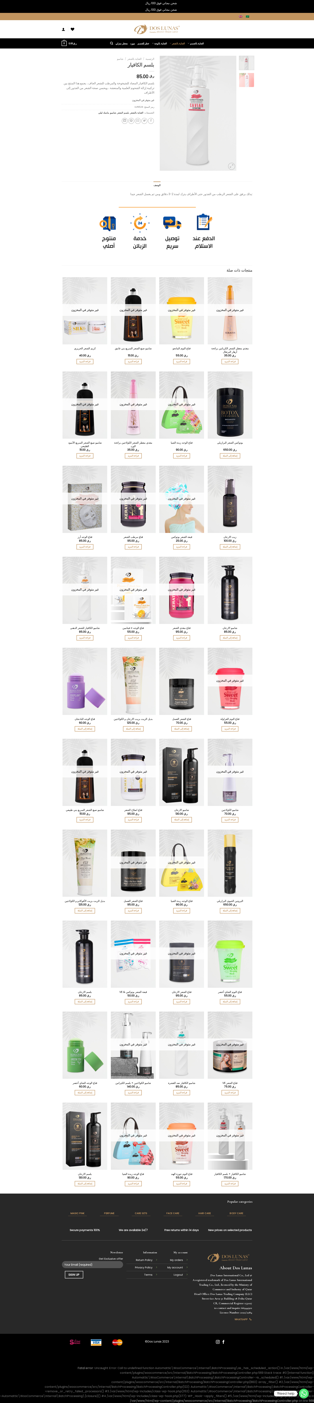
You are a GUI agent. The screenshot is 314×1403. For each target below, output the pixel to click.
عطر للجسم (143, 43)
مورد (132, 43)
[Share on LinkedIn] (125, 121)
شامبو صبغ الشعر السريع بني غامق (133, 348)
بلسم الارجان (85, 992)
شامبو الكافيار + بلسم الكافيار (230, 1174)
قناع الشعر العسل (181, 719)
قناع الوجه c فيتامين (133, 628)
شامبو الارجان (230, 628)
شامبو (120, 59)
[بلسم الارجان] (85, 954)
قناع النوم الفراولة (229, 719)
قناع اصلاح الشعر (133, 810)
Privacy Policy (143, 1267)
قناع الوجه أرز (85, 537)
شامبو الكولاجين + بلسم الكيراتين (133, 1083)
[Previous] (230, 113)
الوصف (157, 185)
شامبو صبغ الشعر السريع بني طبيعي (85, 810)
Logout (178, 1275)
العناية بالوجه (160, 43)
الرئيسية (150, 59)
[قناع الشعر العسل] (181, 681)
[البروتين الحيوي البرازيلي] (230, 863)
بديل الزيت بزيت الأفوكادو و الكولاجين (85, 901)
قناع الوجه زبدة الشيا (182, 442)
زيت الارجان (230, 537)
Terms (148, 1275)
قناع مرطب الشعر (133, 537)
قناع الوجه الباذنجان (85, 719)
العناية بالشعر (178, 43)
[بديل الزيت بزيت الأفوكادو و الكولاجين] (85, 863)
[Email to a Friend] (138, 121)
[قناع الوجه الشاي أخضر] (85, 1045)
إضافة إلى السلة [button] (230, 455)
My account (175, 1267)
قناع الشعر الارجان (182, 992)
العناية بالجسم (197, 43)
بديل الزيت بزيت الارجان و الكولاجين (133, 719)
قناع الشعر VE (229, 1083)
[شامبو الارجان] (230, 590)
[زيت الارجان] (230, 499)
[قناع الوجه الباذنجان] (85, 681)
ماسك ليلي (103, 112)
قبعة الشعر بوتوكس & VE (133, 992)
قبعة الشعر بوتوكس (181, 537)
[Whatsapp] (304, 1393)
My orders (176, 1260)
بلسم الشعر (123, 112)
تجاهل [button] (140, 3)
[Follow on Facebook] (223, 1342)
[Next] (163, 113)
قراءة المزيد (230, 361)
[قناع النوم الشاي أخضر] (230, 954)
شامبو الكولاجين (230, 810)
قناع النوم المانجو (182, 348)
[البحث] (111, 43)
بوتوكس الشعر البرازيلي (230, 442)
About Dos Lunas (236, 1268)
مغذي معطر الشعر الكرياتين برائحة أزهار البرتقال (230, 350)
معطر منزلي (122, 43)
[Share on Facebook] (151, 121)
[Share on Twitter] (144, 121)
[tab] (157, 185)
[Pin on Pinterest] (131, 121)
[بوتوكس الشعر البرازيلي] (230, 405)
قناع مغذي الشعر (182, 628)
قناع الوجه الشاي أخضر (85, 1083)
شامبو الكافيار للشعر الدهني (85, 628)
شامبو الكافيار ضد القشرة (181, 1083)
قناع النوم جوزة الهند (181, 1174)
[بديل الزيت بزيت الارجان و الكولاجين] (133, 681)
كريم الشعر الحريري (85, 348)
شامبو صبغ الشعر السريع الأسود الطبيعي (85, 444)
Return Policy (144, 1260)
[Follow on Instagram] (218, 1342)
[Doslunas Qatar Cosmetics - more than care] (157, 29)
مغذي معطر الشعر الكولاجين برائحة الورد (133, 444)
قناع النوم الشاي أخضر (230, 992)
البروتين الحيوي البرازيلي (230, 901)
